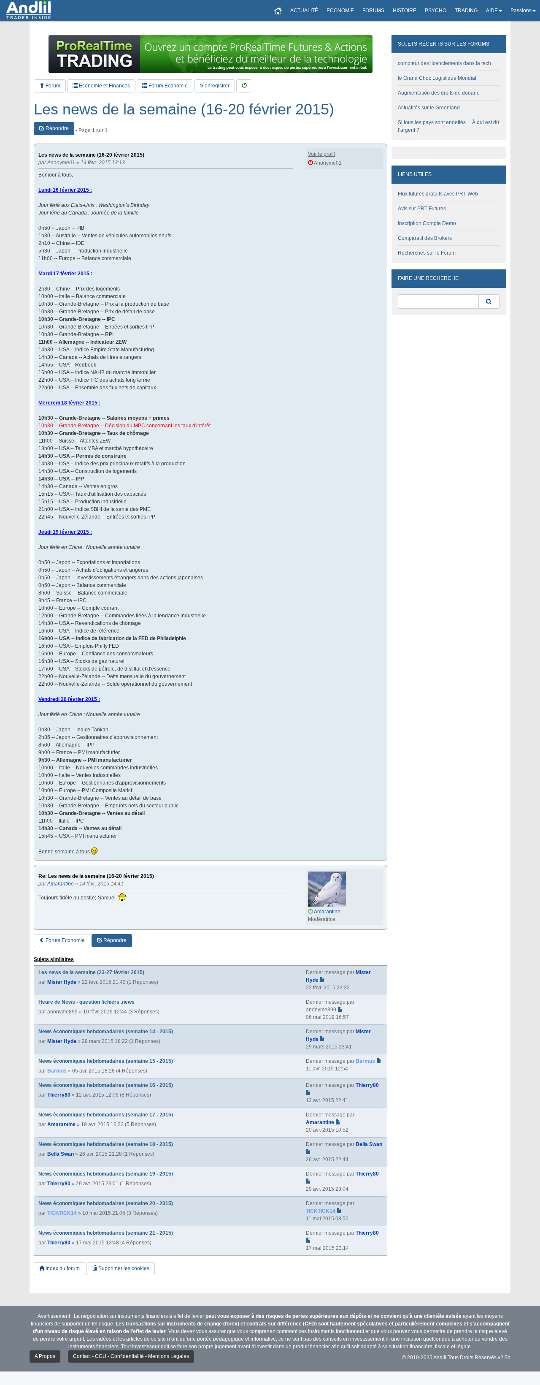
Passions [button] (521, 11)
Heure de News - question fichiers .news (86, 1002)
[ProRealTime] (211, 54)
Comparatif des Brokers (425, 238)
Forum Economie (167, 86)
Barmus (57, 1071)
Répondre (56, 128)
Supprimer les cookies (123, 1268)
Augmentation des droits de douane (439, 93)
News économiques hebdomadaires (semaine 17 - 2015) (105, 1115)
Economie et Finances (104, 86)
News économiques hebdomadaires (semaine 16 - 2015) (105, 1085)
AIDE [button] (492, 11)
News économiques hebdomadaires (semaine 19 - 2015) (105, 1174)
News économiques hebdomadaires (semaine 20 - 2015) (105, 1203)
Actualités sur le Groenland (429, 108)
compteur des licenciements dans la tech (444, 63)
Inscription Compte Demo (427, 223)
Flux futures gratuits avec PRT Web (438, 194)
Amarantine (61, 1124)
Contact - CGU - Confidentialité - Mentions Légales (131, 1356)
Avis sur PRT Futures (422, 209)
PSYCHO (435, 11)
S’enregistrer (215, 86)
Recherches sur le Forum (427, 253)
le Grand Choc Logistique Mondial (437, 78)
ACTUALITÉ (304, 11)
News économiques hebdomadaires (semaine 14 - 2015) (105, 1032)
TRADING (466, 11)
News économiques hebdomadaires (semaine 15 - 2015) (105, 1061)
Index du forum (62, 1268)
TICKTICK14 (62, 1213)
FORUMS (373, 11)
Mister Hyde (61, 982)
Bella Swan (60, 1154)
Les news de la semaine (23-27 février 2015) (91, 972)
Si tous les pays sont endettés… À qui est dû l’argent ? (448, 126)
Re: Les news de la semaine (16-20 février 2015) (96, 876)
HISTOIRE (404, 11)
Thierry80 (58, 1095)
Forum (52, 86)
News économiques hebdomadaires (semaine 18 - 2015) (105, 1144)
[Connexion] (244, 85)
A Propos (45, 1356)
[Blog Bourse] (28, 10)
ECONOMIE (340, 11)
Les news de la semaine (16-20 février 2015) (184, 109)
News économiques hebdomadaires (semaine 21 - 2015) (105, 1233)
